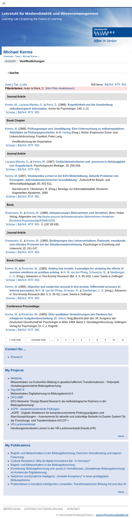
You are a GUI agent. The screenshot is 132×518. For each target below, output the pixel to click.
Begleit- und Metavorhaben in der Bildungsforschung (43, 464)
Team (18, 56)
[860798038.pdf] (42, 224)
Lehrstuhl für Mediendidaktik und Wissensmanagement (50, 16)
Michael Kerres (30, 56)
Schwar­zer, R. (97, 272)
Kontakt (73, 509)
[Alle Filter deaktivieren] (60, 88)
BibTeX (109, 84)
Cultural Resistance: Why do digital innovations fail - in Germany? (50, 460)
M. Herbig (65, 132)
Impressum (11, 509)
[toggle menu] (127, 3)
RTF (117, 84)
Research (17, 357)
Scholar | (11, 112)
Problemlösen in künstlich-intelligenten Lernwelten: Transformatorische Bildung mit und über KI (68, 484)
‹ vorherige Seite (38, 340)
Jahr (24, 84)
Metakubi (16, 378)
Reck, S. (52, 104)
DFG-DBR (17, 397)
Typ (16, 84)
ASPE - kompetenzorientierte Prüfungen (35, 409)
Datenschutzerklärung (43, 509)
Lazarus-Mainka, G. (31, 104)
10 (114, 340)
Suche (15, 73)
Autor (8, 84)
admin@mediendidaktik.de (112, 515)
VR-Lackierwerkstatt (23, 424)
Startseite (8, 56)
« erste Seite (15, 340)
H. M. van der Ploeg (76, 272)
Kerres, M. (11, 104)
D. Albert (60, 318)
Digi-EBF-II (17, 389)
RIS (124, 84)
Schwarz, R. (71, 290)
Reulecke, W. (29, 268)
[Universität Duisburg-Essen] (112, 35)
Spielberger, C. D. (93, 290)
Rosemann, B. (14, 212)
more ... (122, 436)
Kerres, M (11, 128)
